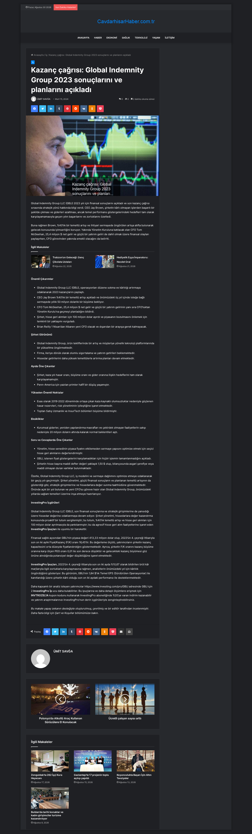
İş (46, 55)
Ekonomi (111, 37)
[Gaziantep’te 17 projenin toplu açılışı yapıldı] (93, 761)
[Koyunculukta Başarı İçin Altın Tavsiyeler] (135, 761)
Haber (98, 37)
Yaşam (156, 37)
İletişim (170, 37)
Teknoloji (141, 37)
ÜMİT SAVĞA (43, 99)
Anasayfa (83, 37)
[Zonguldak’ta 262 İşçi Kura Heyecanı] (50, 761)
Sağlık (126, 37)
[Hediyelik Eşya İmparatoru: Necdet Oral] (104, 261)
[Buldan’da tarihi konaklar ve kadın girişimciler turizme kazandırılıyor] (50, 798)
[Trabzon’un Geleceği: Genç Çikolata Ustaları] (40, 261)
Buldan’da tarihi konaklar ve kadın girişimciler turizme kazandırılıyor (47, 815)
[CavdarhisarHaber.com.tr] (126, 21)
